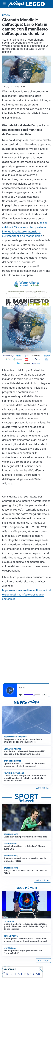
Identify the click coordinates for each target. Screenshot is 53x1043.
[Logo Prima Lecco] (26, 4)
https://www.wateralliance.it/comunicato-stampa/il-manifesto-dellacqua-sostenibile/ (26, 595)
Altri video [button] (43, 960)
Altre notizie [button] (42, 788)
